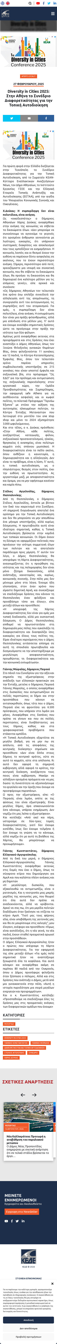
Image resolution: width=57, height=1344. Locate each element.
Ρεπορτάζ (9, 1024)
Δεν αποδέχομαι (28, 1328)
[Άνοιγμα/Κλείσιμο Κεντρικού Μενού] (52, 14)
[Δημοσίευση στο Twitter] (12, 118)
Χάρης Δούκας (11, 1058)
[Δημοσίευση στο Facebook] (46, 118)
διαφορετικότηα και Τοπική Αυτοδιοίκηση (24, 1048)
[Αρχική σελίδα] (5, 13)
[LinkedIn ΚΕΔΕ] (55, 3)
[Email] (29, 118)
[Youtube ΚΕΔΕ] (38, 3)
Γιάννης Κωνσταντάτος (16, 1043)
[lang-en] (8, 3)
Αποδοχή (29, 1320)
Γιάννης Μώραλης (40, 1043)
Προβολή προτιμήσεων (28, 1336)
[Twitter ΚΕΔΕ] (48, 3)
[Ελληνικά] (2, 3)
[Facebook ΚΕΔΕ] (43, 3)
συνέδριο (33, 1053)
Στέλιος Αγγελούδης (14, 1053)
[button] (52, 1283)
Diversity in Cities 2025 (15, 1038)
